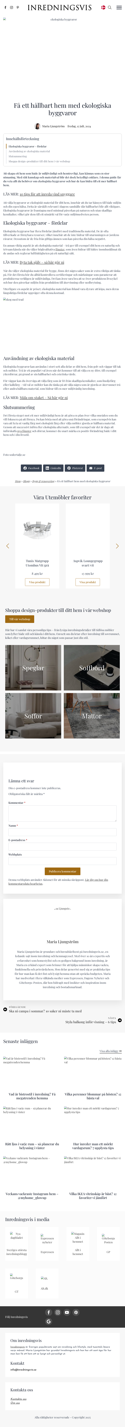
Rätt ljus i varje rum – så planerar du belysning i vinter (32, 1146)
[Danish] (103, 7)
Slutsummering (18, 156)
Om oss (15, 1403)
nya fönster (24, 431)
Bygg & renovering (43, 481)
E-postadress (17, 840)
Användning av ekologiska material (29, 151)
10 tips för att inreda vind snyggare (47, 194)
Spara (13, 20)
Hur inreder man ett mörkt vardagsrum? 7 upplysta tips (93, 1146)
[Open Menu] (119, 7)
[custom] (76, 1312)
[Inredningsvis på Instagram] (11, 7)
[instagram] (57, 1312)
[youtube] (66, 1312)
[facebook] (48, 1312)
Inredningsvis (17, 1347)
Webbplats (15, 854)
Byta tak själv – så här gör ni (42, 262)
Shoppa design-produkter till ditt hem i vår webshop (39, 161)
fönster (60, 249)
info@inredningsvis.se (23, 1369)
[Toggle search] (109, 7)
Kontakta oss (18, 1399)
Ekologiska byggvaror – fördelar (28, 146)
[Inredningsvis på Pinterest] (18, 7)
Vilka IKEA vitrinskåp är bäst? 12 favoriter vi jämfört (93, 1196)
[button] (7, 546)
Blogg (26, 481)
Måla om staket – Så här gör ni (44, 397)
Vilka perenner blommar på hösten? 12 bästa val (93, 1096)
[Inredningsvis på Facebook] (5, 7)
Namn (13, 825)
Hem (18, 481)
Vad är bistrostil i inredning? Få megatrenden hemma (32, 1096)
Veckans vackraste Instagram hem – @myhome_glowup (32, 1196)
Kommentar (16, 802)
